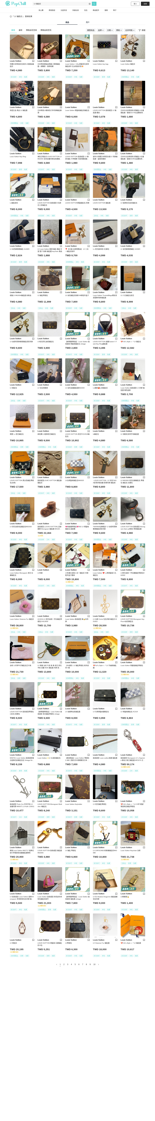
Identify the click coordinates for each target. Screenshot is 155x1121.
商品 (67, 22)
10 (94, 964)
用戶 (88, 22)
